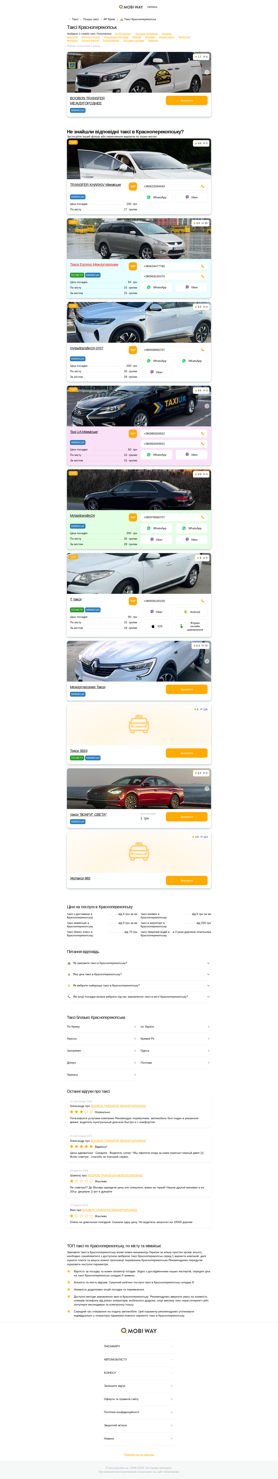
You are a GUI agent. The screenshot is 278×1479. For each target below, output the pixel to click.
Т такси (75, 599)
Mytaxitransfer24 (82, 516)
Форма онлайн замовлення (195, 626)
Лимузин (153, 40)
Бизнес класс (167, 37)
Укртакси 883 (80, 878)
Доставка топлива (133, 40)
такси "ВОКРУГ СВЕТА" (88, 815)
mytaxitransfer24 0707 (86, 348)
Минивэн (150, 37)
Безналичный (111, 40)
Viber (194, 197)
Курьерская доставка (116, 37)
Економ (136, 37)
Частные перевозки (146, 33)
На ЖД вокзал (123, 33)
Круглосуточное (91, 37)
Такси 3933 (78, 751)
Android (195, 612)
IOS (160, 626)
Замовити (186, 100)
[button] (137, 89)
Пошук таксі (91, 19)
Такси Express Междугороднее (94, 264)
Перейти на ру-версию (139, 1454)
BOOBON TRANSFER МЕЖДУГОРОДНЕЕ (118, 1106)
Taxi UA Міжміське (84, 432)
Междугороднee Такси (87, 687)
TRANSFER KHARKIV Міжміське (95, 185)
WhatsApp (159, 197)
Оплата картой (90, 40)
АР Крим (109, 19)
